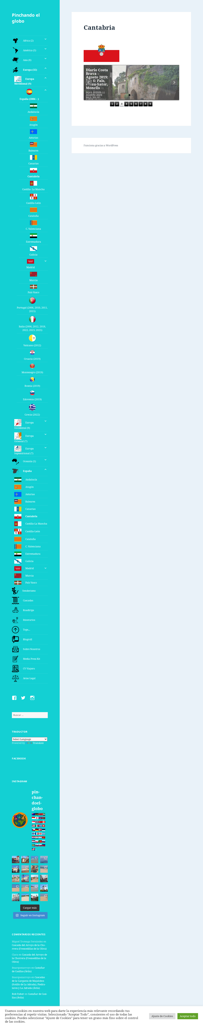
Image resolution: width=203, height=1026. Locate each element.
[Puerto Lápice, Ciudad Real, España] (15, 859)
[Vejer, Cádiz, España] (44, 878)
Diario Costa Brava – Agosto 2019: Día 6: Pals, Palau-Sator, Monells (97, 79)
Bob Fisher (18, 994)
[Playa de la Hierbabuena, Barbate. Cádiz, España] (25, 897)
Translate (38, 743)
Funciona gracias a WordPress (101, 145)
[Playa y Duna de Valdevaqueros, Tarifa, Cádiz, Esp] (25, 869)
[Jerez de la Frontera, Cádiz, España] (25, 859)
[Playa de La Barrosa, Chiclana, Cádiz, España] (15, 888)
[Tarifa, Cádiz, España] (15, 869)
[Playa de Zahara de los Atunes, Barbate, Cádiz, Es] (25, 888)
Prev (89, 82)
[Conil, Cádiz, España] (25, 878)
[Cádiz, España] (15, 897)
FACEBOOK (19, 758)
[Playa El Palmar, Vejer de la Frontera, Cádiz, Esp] (44, 897)
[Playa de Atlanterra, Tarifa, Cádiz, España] (34, 859)
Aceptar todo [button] (188, 1016)
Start (130, 95)
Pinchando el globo (26, 18)
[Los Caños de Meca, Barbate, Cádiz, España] (34, 869)
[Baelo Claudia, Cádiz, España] (15, 878)
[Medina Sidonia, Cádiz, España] (34, 897)
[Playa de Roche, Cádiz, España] (34, 888)
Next (174, 82)
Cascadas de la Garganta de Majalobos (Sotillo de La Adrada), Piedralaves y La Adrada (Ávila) (29, 983)
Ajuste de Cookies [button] (162, 1016)
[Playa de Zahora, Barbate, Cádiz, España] (34, 878)
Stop (133, 95)
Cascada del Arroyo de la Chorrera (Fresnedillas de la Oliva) (29, 946)
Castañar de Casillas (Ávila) (28, 969)
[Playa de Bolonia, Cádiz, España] (44, 869)
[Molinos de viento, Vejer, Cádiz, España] (44, 888)
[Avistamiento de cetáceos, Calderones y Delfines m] (44, 859)
